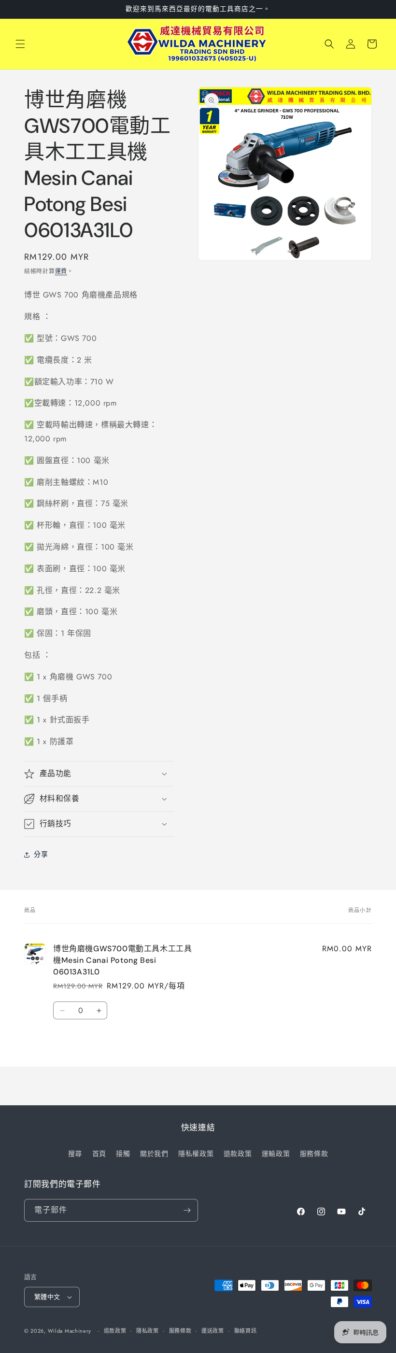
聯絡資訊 (245, 1331)
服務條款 (314, 1153)
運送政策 (212, 1331)
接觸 (123, 1153)
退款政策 (238, 1153)
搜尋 (75, 1153)
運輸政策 (276, 1153)
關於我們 (154, 1153)
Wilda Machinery (70, 1331)
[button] (20, 44)
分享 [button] (41, 854)
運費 (61, 271)
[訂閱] (187, 1210)
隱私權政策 (195, 1153)
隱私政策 (147, 1331)
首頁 (99, 1153)
